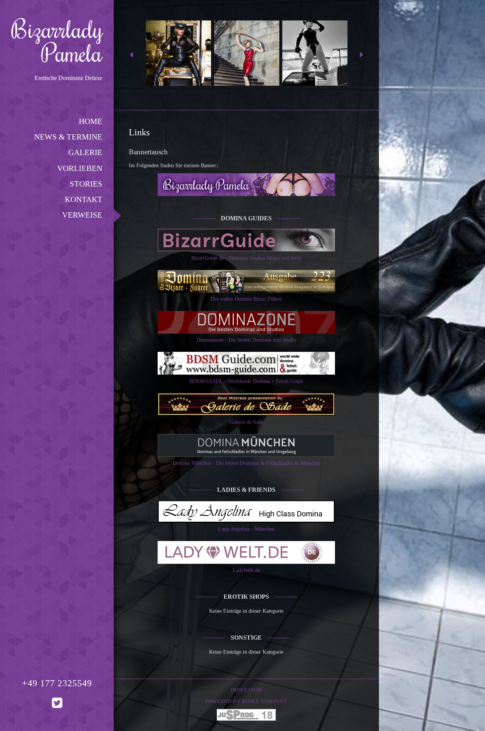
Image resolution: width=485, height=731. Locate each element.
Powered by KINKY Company (246, 701)
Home (90, 121)
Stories (86, 183)
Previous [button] (131, 55)
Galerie (85, 152)
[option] (178, 55)
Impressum (246, 690)
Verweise (82, 214)
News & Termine (68, 136)
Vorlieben (79, 168)
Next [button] (361, 55)
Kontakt (83, 199)
